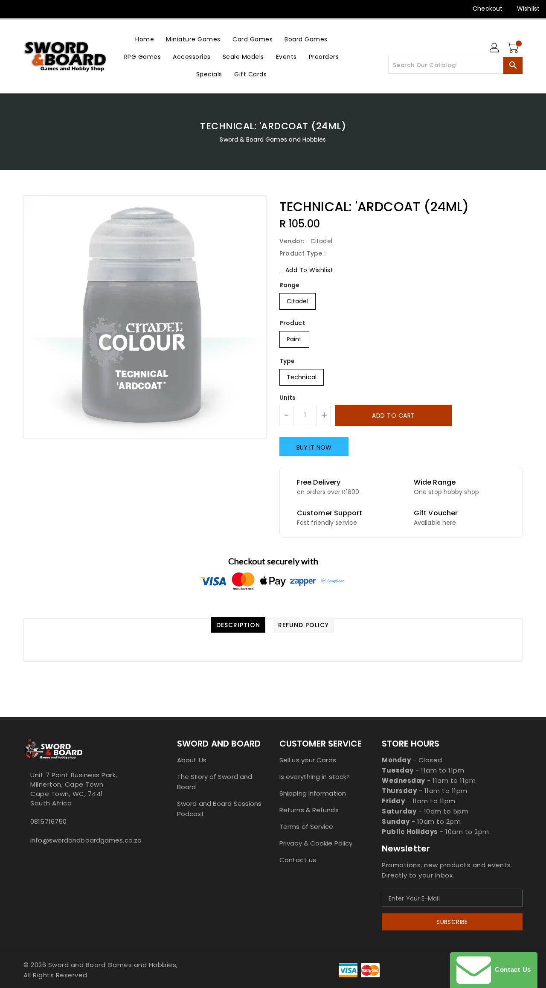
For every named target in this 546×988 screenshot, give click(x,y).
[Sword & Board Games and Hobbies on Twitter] (29, 8)
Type (287, 361)
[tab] (238, 625)
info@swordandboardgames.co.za (83, 840)
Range (289, 285)
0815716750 (48, 821)
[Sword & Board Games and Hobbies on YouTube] (95, 8)
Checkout (487, 8)
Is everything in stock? (314, 776)
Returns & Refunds (309, 809)
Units (287, 398)
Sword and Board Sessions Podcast (219, 808)
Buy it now (313, 447)
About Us (191, 760)
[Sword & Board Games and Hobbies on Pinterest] (46, 8)
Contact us (297, 859)
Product (292, 323)
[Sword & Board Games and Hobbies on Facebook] (13, 8)
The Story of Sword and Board (214, 781)
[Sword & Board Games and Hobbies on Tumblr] (78, 8)
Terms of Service (306, 826)
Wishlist (528, 8)
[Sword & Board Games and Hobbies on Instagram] (62, 8)
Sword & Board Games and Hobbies (273, 139)
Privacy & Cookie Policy (315, 843)
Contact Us (511, 969)
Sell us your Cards (307, 760)
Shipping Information (312, 793)
